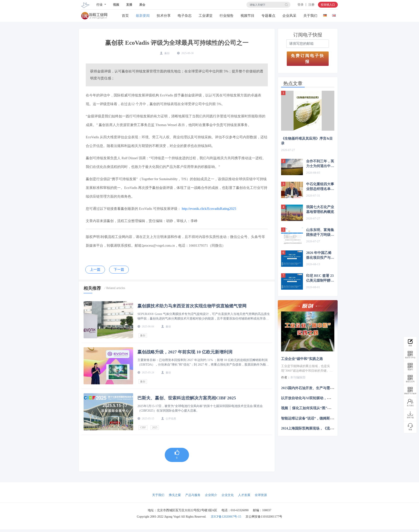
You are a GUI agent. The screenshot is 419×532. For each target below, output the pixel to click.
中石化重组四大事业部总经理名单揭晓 (320, 186)
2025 (154, 427)
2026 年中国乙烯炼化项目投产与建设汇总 (320, 255)
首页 (125, 15)
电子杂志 (185, 15)
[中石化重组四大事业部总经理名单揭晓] (292, 190)
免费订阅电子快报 (308, 58)
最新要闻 (143, 15)
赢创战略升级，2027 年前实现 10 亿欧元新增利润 (184, 351)
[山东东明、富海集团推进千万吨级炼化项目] (292, 236)
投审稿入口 (328, 4)
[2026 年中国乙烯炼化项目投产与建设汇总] (292, 258)
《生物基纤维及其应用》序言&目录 (307, 141)
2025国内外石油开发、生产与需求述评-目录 (315, 388)
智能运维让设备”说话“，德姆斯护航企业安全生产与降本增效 (328, 418)
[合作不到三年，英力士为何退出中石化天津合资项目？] (292, 167)
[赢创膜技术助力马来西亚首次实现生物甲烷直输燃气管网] (108, 319)
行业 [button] (99, 4)
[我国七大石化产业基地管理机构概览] (292, 213)
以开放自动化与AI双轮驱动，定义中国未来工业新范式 (323, 398)
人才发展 (244, 495)
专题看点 (268, 15)
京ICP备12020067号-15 (226, 516)
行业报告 (227, 15)
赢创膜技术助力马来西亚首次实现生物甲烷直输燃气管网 (192, 305)
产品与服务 (193, 495)
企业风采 (289, 15)
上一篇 (95, 269)
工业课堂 (206, 15)
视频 (116, 4)
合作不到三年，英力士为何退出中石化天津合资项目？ (320, 163)
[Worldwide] (334, 14)
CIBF (143, 427)
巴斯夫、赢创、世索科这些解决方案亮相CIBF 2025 (186, 397)
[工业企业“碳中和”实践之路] (307, 331)
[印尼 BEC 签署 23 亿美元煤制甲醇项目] (292, 281)
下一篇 (119, 269)
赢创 (142, 335)
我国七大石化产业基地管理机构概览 (320, 209)
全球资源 (261, 495)
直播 (129, 4)
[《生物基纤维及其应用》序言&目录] (307, 111)
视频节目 (247, 15)
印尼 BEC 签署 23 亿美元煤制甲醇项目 (320, 278)
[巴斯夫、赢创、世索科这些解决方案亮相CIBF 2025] (108, 411)
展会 (142, 4)
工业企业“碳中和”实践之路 (302, 359)
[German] (325, 14)
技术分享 (164, 15)
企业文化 (228, 495)
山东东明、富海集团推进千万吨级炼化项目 (320, 232)
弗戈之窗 (175, 495)
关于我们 (310, 15)
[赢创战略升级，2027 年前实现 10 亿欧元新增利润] (108, 365)
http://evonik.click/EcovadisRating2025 (209, 208)
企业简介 (211, 495)
